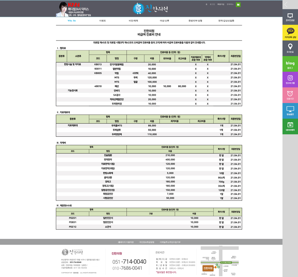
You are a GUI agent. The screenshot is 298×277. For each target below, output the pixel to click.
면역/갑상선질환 (226, 21)
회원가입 (220, 4)
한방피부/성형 (195, 21)
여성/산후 (164, 21)
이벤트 (102, 21)
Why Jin (72, 21)
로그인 (212, 4)
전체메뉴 (230, 4)
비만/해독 (133, 21)
